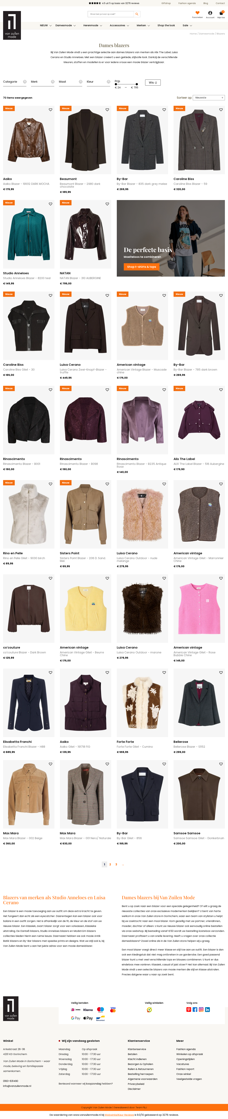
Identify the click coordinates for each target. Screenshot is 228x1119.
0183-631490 (10, 1081)
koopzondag (93, 1083)
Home (193, 33)
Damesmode (206, 33)
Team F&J (141, 1107)
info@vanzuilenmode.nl (17, 1086)
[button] (50, 109)
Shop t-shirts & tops (141, 267)
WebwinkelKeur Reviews (119, 1115)
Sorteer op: (184, 98)
